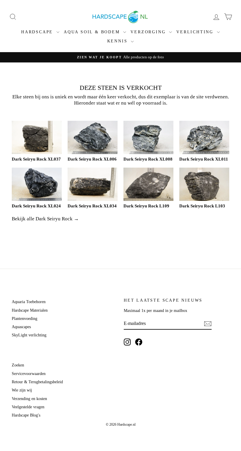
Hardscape (38, 32)
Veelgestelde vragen (28, 407)
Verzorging (149, 32)
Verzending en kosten (29, 399)
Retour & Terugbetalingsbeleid (37, 382)
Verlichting (195, 32)
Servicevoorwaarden (29, 373)
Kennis (118, 41)
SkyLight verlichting (29, 335)
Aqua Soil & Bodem (93, 32)
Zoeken (18, 365)
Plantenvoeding (24, 318)
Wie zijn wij (22, 390)
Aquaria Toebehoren (29, 302)
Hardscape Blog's (26, 415)
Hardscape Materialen (30, 310)
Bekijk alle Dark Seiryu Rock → (45, 219)
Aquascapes (21, 327)
